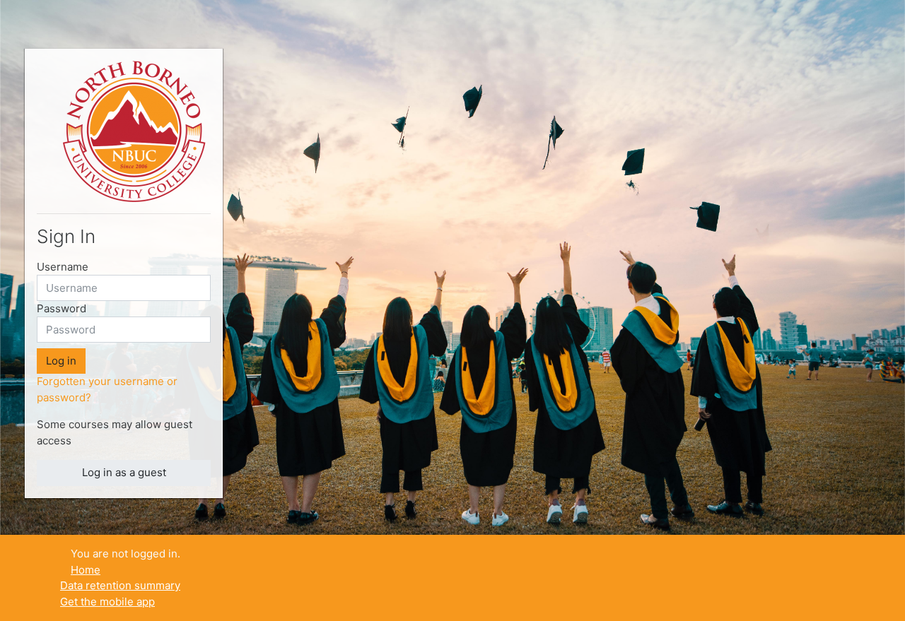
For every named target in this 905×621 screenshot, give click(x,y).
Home (85, 569)
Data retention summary (120, 585)
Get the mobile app (107, 601)
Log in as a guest (124, 472)
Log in (61, 360)
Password (61, 308)
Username (62, 266)
